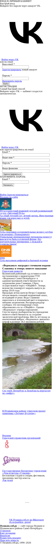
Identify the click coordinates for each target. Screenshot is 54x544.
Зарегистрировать (11, 69)
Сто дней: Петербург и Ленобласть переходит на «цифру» (26, 392)
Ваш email (8, 64)
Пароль (7, 75)
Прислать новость (9, 540)
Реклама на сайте (9, 197)
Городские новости (12, 271)
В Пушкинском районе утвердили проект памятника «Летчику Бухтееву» (24, 412)
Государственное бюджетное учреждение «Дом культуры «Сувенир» (24, 472)
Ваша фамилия (10, 168)
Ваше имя (8, 157)
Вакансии (5, 535)
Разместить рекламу (10, 537)
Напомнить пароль (12, 81)
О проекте (5, 530)
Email (6, 152)
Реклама (6, 435)
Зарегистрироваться (17, 194)
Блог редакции (7, 533)
